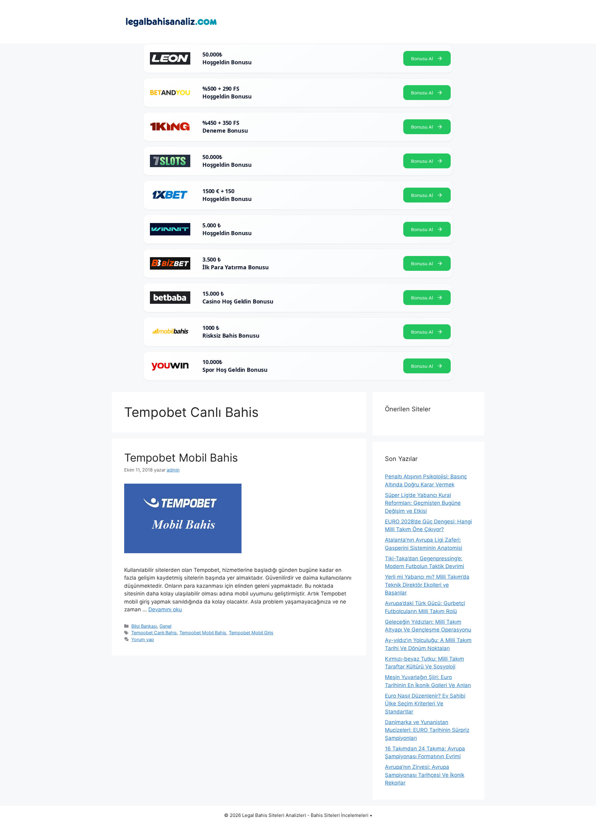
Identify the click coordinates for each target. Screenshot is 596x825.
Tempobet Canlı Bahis (154, 632)
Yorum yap (142, 639)
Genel (165, 626)
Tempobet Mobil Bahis (181, 457)
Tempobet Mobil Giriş (251, 632)
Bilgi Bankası (144, 626)
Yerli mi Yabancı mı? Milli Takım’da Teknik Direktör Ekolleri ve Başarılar (427, 585)
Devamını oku (165, 609)
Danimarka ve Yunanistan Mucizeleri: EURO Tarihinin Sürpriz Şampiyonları (427, 730)
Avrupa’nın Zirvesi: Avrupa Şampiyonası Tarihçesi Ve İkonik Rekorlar (424, 775)
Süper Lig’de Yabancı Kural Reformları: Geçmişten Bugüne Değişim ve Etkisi (423, 503)
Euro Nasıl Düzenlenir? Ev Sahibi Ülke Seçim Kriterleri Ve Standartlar (425, 704)
